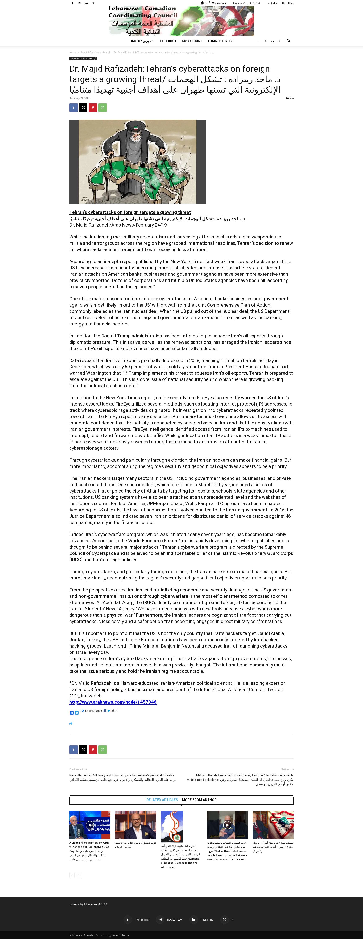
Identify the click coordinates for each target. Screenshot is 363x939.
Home (72, 52)
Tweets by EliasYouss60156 (88, 904)
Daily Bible (288, 2)
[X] (93, 3)
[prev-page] (72, 875)
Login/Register (220, 41)
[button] (289, 41)
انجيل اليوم (273, 2)
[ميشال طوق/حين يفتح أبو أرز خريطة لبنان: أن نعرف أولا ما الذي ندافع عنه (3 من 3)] (273, 825)
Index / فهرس (141, 41)
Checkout (168, 41)
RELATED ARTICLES (162, 800)
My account (192, 41)
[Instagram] (79, 3)
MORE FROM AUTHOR (199, 800)
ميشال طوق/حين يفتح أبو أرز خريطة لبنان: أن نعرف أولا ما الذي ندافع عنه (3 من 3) (273, 847)
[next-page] (78, 875)
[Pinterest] (93, 107)
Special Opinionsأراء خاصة (95, 52)
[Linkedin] (86, 3)
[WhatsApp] (102, 107)
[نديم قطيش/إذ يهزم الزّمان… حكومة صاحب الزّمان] (135, 825)
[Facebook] (72, 3)
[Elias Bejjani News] (181, 21)
